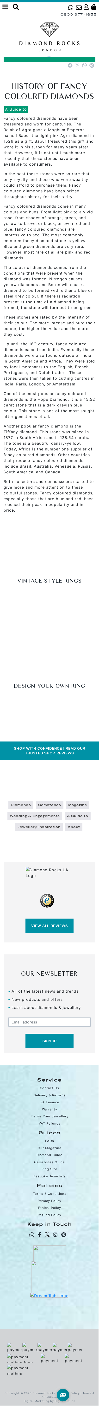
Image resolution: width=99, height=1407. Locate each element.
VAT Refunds (50, 1123)
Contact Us (49, 1088)
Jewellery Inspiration (39, 827)
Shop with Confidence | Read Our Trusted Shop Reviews (49, 750)
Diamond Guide (49, 1155)
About (74, 827)
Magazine (77, 805)
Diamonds (21, 805)
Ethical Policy (49, 1208)
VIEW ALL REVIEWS (49, 926)
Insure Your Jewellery (49, 1116)
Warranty (49, 1109)
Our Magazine (50, 1148)
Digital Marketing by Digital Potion (49, 1401)
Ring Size (49, 1169)
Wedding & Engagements (35, 816)
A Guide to (16, 109)
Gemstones (49, 805)
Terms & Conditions (49, 1194)
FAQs (49, 1141)
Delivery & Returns (50, 1095)
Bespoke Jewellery (49, 1176)
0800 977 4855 (79, 14)
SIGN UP (49, 1041)
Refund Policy (49, 1215)
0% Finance (49, 1102)
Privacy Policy (49, 1201)
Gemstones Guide (49, 1162)
